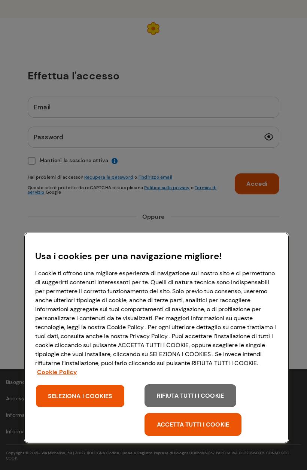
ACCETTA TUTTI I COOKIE (193, 424)
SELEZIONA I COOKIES (80, 396)
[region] (156, 337)
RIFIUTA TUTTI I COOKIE (190, 396)
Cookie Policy (57, 372)
